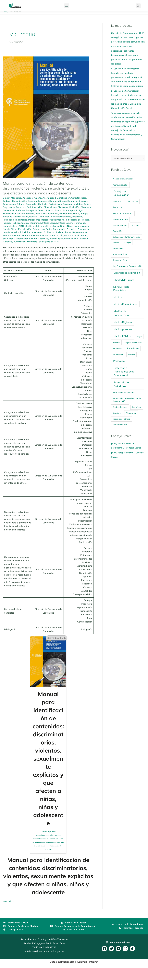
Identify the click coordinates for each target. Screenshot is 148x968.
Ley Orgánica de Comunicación (127, 266)
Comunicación (19, 201)
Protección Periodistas (123, 392)
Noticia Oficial (10, 229)
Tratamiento (22, 238)
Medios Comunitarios (125, 303)
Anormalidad (49, 197)
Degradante (9, 207)
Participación (25, 229)
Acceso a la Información (123, 179)
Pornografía (59, 229)
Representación (80, 232)
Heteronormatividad (61, 216)
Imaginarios (21, 219)
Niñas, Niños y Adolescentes (74, 226)
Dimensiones (50, 207)
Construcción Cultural (14, 204)
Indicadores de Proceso (77, 219)
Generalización (20, 216)
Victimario (43, 238)
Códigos (7, 201)
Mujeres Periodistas (133, 342)
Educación (117, 231)
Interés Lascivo (49, 223)
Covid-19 (117, 201)
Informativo (35, 223)
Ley (15, 226)
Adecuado (28, 197)
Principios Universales (31, 232)
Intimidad (80, 223)
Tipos (11, 238)
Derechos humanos (123, 213)
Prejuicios (71, 229)
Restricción (57, 235)
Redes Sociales (120, 407)
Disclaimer (63, 207)
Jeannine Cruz (120, 260)
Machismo (30, 226)
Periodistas (118, 354)
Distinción (74, 207)
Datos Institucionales (62, 961)
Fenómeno (53, 213)
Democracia (132, 201)
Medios (117, 297)
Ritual (84, 235)
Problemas (49, 232)
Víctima (33, 238)
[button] (66, 5)
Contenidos (31, 204)
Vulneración (19, 241)
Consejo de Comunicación (121, 193)
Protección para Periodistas (122, 384)
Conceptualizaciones (37, 201)
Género (33, 216)
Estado (57, 210)
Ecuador (135, 225)
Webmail (81, 961)
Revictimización (72, 235)
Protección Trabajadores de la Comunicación (127, 399)
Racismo (60, 232)
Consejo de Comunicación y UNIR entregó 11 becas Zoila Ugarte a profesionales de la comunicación (128, 37)
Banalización (63, 197)
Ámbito (37, 197)
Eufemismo (8, 213)
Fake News (41, 213)
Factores (30, 213)
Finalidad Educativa (69, 213)
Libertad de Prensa (123, 279)
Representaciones (12, 235)
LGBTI (21, 226)
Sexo (5, 238)
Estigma (80, 210)
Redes (68, 232)
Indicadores (34, 219)
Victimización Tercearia (76, 238)
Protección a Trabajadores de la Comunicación (123, 371)
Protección (119, 360)
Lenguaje (7, 226)
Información (118, 248)
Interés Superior (66, 223)
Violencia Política (120, 424)
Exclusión (20, 213)
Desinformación (34, 207)
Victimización (56, 238)
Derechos (20, 207)
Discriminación (119, 225)
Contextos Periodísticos (50, 204)
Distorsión (86, 207)
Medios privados (122, 329)
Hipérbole (77, 216)
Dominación (9, 210)
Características (78, 197)
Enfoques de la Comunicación (126, 237)
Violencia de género (121, 419)
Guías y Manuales (12, 197)
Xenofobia (32, 241)
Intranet (93, 961)
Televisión (117, 413)
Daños (87, 204)
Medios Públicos (122, 336)
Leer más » (8, 900)
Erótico (49, 210)
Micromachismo (44, 226)
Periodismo (133, 348)
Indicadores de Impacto (52, 219)
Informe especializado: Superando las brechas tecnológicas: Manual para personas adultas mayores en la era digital (127, 55)
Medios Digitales (122, 322)
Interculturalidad (120, 254)
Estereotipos (69, 210)
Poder (49, 229)
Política (131, 354)
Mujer (56, 226)
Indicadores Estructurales (15, 223)
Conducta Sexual (57, 201)
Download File (48, 840)
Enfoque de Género (35, 210)
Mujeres (116, 342)
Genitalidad (44, 216)
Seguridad (136, 407)
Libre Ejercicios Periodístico (121, 288)
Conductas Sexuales (77, 201)
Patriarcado (39, 229)
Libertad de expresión (127, 272)
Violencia (7, 241)
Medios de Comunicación (122, 313)
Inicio (5, 11)
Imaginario (8, 219)
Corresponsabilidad (72, 204)
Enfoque (20, 210)
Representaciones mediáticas (36, 235)
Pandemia (117, 348)
